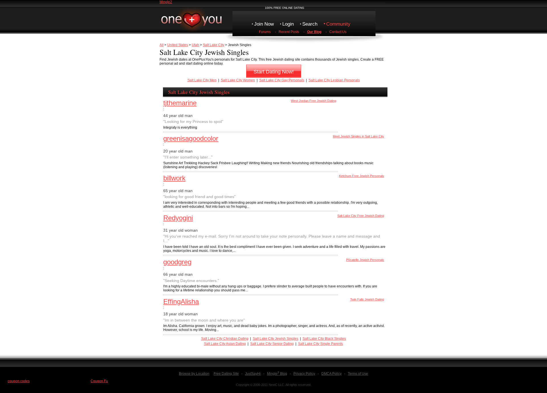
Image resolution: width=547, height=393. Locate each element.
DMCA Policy (331, 374)
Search (309, 24)
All (162, 45)
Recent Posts (289, 32)
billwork (174, 178)
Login (288, 24)
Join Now (264, 24)
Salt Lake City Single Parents (320, 344)
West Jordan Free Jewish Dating (313, 100)
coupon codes (19, 381)
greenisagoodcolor (190, 138)
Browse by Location (194, 374)
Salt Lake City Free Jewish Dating (360, 215)
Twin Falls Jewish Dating (367, 299)
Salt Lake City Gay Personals (281, 80)
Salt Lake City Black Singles (324, 339)
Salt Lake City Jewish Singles (275, 339)
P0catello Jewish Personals (365, 260)
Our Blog (314, 32)
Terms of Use (358, 374)
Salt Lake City (213, 45)
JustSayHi (253, 374)
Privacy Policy (304, 374)
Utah (195, 45)
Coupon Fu (99, 381)
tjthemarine (180, 103)
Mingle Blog (277, 374)
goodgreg (177, 262)
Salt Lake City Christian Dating (224, 339)
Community (338, 24)
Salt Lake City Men (202, 80)
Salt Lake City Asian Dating (225, 344)
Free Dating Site (226, 374)
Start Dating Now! (274, 72)
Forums (265, 32)
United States (177, 45)
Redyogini (178, 218)
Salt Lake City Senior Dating (272, 344)
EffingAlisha (181, 301)
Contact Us (337, 32)
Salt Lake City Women (238, 80)
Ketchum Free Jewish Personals (361, 176)
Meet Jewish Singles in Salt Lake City (358, 136)
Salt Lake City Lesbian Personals (334, 80)
